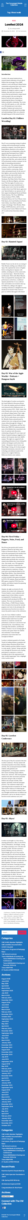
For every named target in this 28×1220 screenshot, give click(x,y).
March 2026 (6, 988)
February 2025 (7, 998)
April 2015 (5, 1094)
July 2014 (5, 1109)
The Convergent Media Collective (14, 4)
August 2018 (6, 1064)
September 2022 (7, 1033)
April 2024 (5, 1007)
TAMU (18, 919)
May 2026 (5, 983)
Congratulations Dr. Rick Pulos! (12, 1187)
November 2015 (7, 1085)
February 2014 (6, 1116)
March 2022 (6, 1040)
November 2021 (7, 1047)
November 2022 (7, 1031)
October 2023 (6, 1016)
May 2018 (5, 1066)
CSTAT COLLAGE (7, 947)
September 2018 (7, 1061)
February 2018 (6, 1068)
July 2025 (5, 993)
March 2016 (6, 1080)
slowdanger (12, 919)
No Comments (22, 31)
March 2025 (6, 995)
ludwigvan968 (16, 28)
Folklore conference (14, 914)
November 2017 (7, 1071)
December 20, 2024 (9, 31)
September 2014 (7, 1106)
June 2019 (5, 1059)
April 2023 (5, 1026)
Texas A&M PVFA (7, 967)
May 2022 (5, 1038)
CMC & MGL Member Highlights (12, 942)
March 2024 (6, 1009)
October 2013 (6, 1125)
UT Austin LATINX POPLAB (10, 970)
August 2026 (6, 979)
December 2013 (7, 1120)
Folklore (6, 914)
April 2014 (5, 1113)
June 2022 (5, 1035)
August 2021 (6, 1050)
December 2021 (7, 1045)
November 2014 (7, 1104)
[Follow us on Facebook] (2, 1208)
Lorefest (13, 918)
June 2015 (5, 1092)
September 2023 (7, 1019)
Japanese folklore (18, 916)
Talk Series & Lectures (9, 954)
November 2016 (7, 1076)
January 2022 (6, 1042)
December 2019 (7, 1052)
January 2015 (6, 1102)
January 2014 (6, 1118)
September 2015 (7, 1087)
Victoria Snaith (20, 921)
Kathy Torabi (7, 918)
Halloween (10, 916)
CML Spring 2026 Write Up (11, 1180)
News (14, 20)
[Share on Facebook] (1, 52)
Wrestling (16, 923)
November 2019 (7, 1054)
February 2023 (7, 1028)
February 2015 (6, 1099)
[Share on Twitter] (3, 52)
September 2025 (7, 990)
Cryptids (13, 912)
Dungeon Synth (20, 912)
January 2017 (6, 1073)
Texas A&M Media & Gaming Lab (12, 956)
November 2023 (7, 1014)
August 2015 (6, 1090)
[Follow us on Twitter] (5, 1208)
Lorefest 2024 (14, 24)
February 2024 (7, 1012)
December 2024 (7, 1000)
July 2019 (5, 1057)
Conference (7, 912)
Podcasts (6, 919)
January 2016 (6, 1083)
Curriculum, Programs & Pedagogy (13, 949)
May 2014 (5, 1111)
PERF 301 (18, 918)
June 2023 (5, 1021)
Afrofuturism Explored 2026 (11, 1184)
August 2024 (6, 1002)
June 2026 (5, 981)
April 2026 (5, 986)
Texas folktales (11, 921)
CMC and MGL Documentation (12, 945)
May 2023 (5, 1024)
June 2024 (5, 1005)
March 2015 (6, 1097)
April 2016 (5, 1078)
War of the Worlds (9, 923)
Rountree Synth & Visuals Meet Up (13, 1171)
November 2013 (7, 1123)
